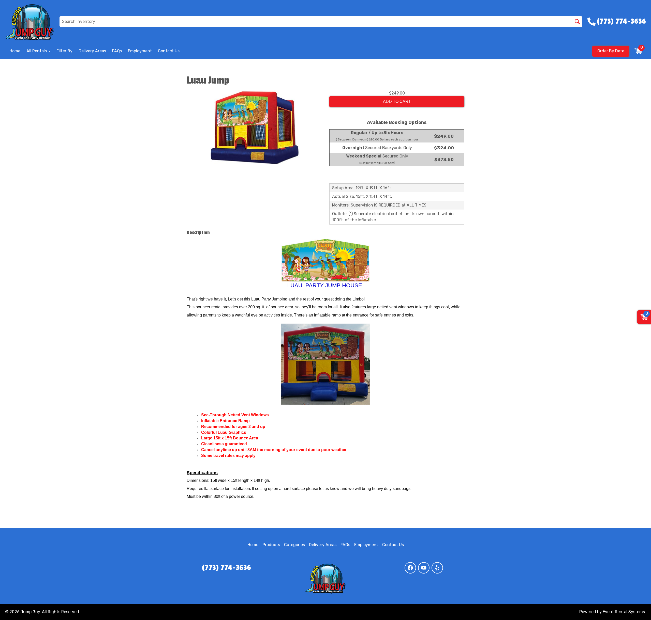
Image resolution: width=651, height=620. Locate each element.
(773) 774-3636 (226, 567)
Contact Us (169, 51)
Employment (140, 51)
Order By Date (610, 51)
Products (271, 544)
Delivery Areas (92, 51)
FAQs (117, 51)
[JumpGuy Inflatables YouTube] (424, 568)
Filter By (64, 51)
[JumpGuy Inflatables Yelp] (437, 568)
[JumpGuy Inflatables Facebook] (410, 568)
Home (14, 51)
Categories (294, 544)
